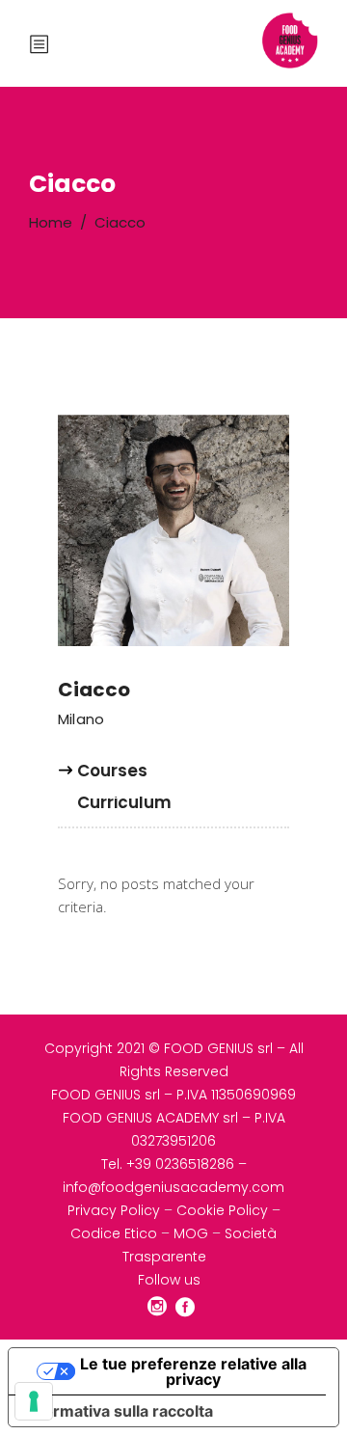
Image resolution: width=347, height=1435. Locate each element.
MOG (191, 1233)
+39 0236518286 (180, 1164)
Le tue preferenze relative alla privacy (193, 1371)
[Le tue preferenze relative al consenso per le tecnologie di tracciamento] (33, 1401)
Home (50, 222)
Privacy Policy (113, 1210)
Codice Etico (113, 1233)
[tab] (112, 779)
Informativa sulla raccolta (118, 1411)
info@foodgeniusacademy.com (173, 1187)
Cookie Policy (222, 1210)
